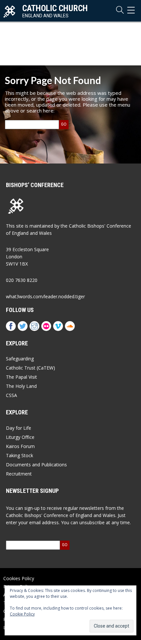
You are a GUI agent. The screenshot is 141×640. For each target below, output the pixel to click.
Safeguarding (20, 358)
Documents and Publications (36, 464)
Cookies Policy (18, 578)
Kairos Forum (20, 446)
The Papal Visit (21, 377)
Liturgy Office (20, 437)
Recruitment (19, 474)
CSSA (11, 395)
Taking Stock (19, 455)
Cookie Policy (22, 614)
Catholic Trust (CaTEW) (30, 368)
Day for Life (18, 428)
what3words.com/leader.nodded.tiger (45, 296)
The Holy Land (21, 386)
